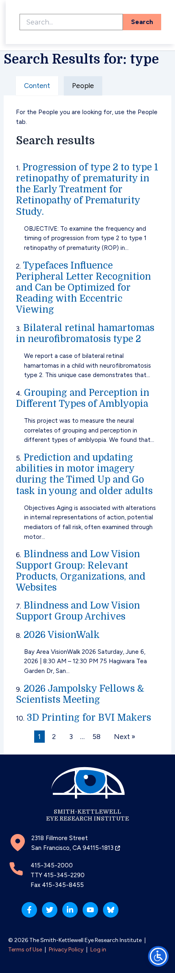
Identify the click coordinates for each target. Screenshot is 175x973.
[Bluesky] (110, 910)
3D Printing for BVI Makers (89, 718)
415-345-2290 (64, 875)
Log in (98, 949)
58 (96, 737)
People (83, 86)
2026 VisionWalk (62, 635)
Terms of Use (25, 949)
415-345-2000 (52, 865)
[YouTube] (90, 910)
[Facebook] (29, 910)
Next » (124, 737)
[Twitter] (49, 910)
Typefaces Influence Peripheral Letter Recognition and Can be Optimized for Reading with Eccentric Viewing (83, 287)
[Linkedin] (70, 910)
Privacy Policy (66, 949)
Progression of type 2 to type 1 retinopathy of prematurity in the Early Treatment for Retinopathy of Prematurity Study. (87, 189)
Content (37, 86)
